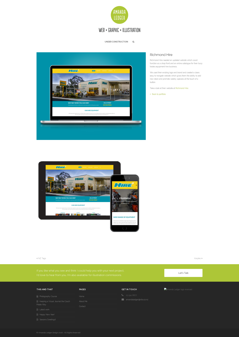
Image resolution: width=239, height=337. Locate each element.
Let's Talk (183, 273)
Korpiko (197, 258)
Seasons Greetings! (48, 319)
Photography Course (48, 296)
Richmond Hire (182, 88)
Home (81, 296)
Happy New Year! (47, 314)
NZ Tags (42, 258)
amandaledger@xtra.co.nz (137, 299)
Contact (82, 306)
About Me (83, 301)
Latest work (44, 309)
